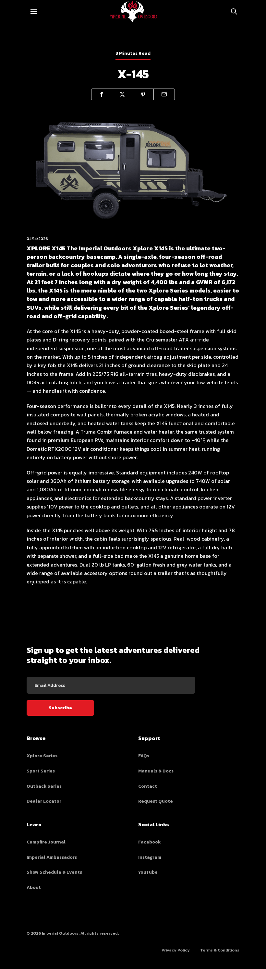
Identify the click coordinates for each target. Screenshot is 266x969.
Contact (147, 786)
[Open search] (234, 11)
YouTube (148, 872)
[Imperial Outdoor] (133, 11)
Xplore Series (42, 755)
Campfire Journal (46, 842)
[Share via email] (164, 94)
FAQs (143, 755)
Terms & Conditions (219, 950)
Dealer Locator (44, 801)
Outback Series (44, 786)
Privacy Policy (176, 950)
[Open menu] (34, 12)
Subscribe (60, 707)
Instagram (149, 857)
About (34, 887)
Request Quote (155, 801)
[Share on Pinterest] (143, 94)
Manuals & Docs (156, 771)
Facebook (149, 842)
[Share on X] (122, 94)
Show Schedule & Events (54, 872)
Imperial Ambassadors (52, 857)
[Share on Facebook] (101, 94)
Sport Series (41, 771)
